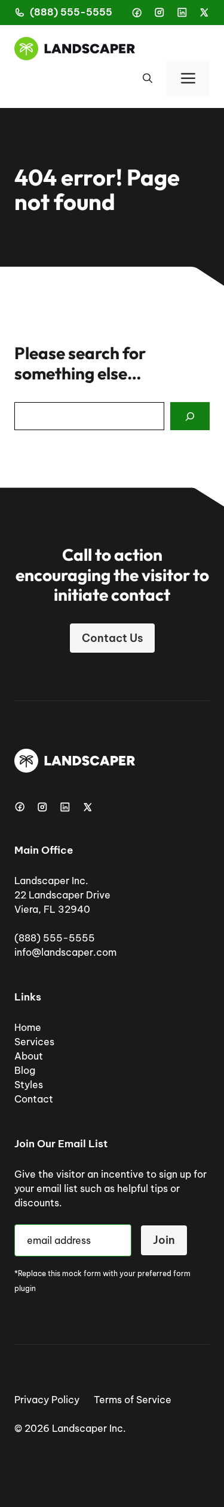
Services (34, 1042)
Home (27, 1027)
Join (164, 1240)
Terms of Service (132, 1400)
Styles (28, 1085)
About (28, 1056)
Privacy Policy (46, 1400)
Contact (33, 1099)
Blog (24, 1070)
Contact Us (112, 638)
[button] (147, 78)
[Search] (190, 416)
